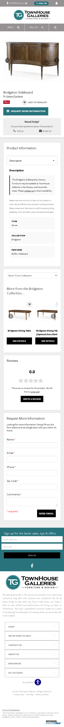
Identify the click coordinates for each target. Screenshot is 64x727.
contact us (29, 190)
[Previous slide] (10, 316)
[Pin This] (6, 103)
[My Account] (56, 3)
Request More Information (28, 111)
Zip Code (13, 481)
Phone (11, 467)
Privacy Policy (19, 694)
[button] (56, 60)
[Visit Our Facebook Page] (32, 566)
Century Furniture (14, 96)
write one (35, 391)
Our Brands (7, 702)
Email (11, 453)
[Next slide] (53, 316)
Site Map (29, 694)
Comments (14, 494)
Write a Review (32, 399)
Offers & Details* (42, 694)
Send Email (46, 513)
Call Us (43, 3)
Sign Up (32, 555)
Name (11, 439)
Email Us (46, 131)
